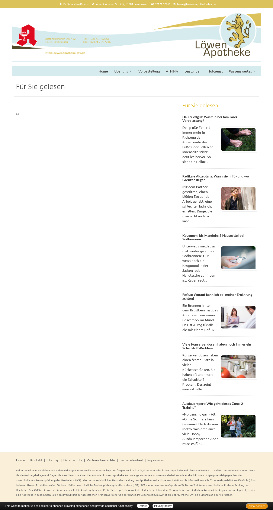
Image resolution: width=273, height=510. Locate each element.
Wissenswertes (240, 71)
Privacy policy (163, 505)
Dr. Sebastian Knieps (76, 4)
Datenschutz (72, 460)
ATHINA (172, 71)
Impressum (155, 460)
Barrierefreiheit (131, 460)
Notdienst (215, 71)
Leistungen (192, 71)
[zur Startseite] (136, 37)
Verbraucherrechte (101, 460)
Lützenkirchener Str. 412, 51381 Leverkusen (121, 4)
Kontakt (36, 460)
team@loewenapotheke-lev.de (196, 4)
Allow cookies (257, 506)
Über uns (121, 71)
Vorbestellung (149, 71)
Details (143, 505)
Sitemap (52, 460)
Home (103, 71)
